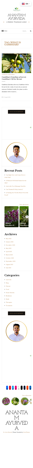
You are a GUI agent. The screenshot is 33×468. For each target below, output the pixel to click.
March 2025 (9, 255)
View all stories (24, 204)
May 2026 (8, 238)
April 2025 (9, 251)
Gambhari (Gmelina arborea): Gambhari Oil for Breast (14, 78)
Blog (7, 283)
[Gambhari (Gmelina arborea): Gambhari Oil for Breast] (16, 63)
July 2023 (8, 268)
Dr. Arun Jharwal (7, 432)
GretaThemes (26, 432)
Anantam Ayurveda (17, 17)
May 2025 (8, 248)
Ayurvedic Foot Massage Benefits (16, 186)
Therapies (9, 302)
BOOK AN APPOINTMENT (16, 111)
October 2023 (10, 258)
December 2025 (10, 245)
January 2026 (9, 242)
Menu (5, 31)
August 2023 (9, 264)
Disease (8, 286)
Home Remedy (10, 292)
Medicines (11, 74)
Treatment (9, 305)
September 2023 (10, 261)
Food (7, 289)
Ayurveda (5, 74)
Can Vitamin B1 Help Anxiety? (14, 189)
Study (7, 299)
